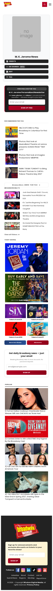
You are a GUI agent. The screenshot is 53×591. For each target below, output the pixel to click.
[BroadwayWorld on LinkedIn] (28, 570)
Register (31, 4)
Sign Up (14, 561)
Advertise (15, 575)
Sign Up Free (27, 108)
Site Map (31, 578)
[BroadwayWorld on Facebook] (18, 570)
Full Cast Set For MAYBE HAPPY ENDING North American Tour (25, 467)
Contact (31, 575)
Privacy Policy (33, 585)
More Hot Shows (15, 342)
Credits (12, 61)
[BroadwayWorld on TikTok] (34, 570)
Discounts (38, 342)
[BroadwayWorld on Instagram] (23, 570)
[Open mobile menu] (50, 4)
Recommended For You (14, 121)
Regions (22, 578)
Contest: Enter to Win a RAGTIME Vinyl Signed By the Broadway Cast (26, 439)
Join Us (39, 575)
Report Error (41, 578)
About (23, 575)
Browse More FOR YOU (24, 185)
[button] (44, 4)
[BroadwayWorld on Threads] (39, 570)
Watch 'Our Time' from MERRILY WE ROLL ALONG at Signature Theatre (35, 216)
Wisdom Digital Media (33, 582)
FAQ (10, 77)
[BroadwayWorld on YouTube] (45, 570)
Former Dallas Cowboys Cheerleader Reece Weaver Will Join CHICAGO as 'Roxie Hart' (25, 412)
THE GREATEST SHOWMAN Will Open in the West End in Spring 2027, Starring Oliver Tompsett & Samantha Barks (24, 496)
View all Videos (11, 234)
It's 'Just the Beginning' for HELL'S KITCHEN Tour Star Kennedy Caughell (35, 205)
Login (38, 4)
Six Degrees (16, 67)
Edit (11, 72)
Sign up (26, 372)
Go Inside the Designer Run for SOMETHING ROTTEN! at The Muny (35, 226)
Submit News (12, 578)
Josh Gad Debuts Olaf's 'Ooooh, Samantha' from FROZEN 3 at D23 (35, 195)
